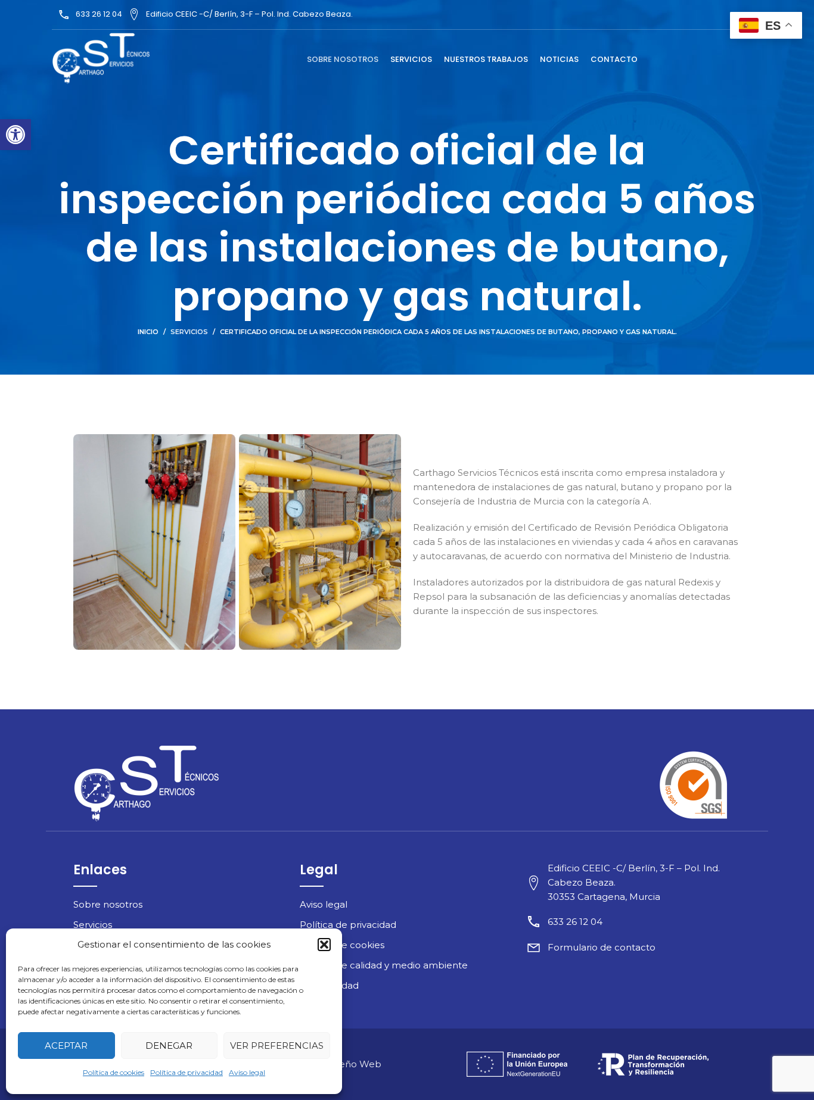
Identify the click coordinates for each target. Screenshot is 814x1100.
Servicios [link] (189, 332)
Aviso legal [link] (247, 1072)
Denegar (168, 1045)
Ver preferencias (277, 1045)
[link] (15, 134)
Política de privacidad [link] (186, 1072)
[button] (324, 945)
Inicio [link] (148, 332)
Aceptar (66, 1045)
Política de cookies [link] (113, 1072)
